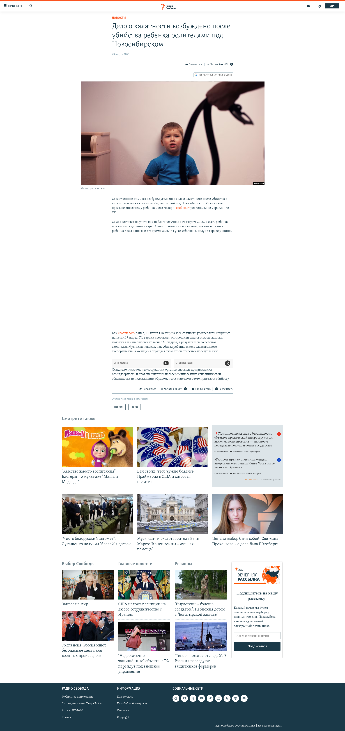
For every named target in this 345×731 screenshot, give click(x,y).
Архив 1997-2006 (72, 710)
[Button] (194, 64)
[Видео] (308, 6)
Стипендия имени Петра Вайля (82, 703)
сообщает (183, 208)
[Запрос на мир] (88, 585)
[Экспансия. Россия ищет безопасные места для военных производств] (88, 626)
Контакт (67, 717)
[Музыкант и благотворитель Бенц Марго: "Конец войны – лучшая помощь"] (172, 514)
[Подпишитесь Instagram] (218, 698)
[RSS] (227, 698)
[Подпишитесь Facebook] (184, 698)
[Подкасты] (235, 698)
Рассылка (123, 710)
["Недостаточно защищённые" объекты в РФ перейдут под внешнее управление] (144, 636)
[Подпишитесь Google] (175, 698)
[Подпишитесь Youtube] (201, 698)
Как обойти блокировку (132, 703)
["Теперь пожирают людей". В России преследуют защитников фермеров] (201, 636)
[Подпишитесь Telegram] (210, 698)
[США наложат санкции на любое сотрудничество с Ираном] (144, 585)
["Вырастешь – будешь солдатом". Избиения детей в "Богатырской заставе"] (201, 585)
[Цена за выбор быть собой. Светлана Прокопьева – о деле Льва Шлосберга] (247, 514)
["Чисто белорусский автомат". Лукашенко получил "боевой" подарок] (97, 514)
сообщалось (126, 333)
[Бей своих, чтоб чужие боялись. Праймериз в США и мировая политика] (172, 447)
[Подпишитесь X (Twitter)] (193, 698)
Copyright (123, 717)
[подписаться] (244, 698)
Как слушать (125, 696)
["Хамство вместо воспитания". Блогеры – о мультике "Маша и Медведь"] (97, 447)
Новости (119, 18)
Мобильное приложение (77, 696)
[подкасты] (319, 6)
